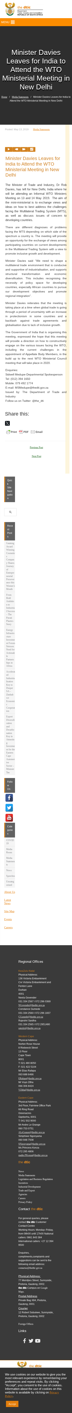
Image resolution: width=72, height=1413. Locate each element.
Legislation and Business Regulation (35, 1179)
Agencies (22, 1194)
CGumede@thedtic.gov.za (30, 1016)
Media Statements (20, 97)
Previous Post (36, 447)
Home (4, 97)
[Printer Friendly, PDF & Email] (24, 431)
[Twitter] (9, 808)
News (9, 870)
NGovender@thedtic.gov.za (31, 1005)
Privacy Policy (25, 1202)
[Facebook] (9, 798)
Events (8, 919)
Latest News (7, 902)
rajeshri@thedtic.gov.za (29, 1028)
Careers (8, 927)
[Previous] (16, 149)
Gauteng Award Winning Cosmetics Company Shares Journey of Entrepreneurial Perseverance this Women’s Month (10, 566)
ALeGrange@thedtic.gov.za (31, 1132)
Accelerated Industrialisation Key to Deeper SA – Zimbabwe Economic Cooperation (10, 691)
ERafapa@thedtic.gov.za (29, 1078)
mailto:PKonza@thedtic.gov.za (32, 1155)
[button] (5, 22)
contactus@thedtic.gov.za (30, 1268)
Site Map (9, 911)
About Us (9, 892)
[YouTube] (9, 818)
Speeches (10, 876)
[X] (7, 423)
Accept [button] (12, 1403)
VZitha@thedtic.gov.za (29, 1089)
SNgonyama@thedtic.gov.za (31, 1143)
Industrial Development (29, 1186)
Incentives (23, 1183)
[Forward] (24, 149)
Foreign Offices (25, 1324)
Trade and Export (26, 1190)
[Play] (9, 149)
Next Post (36, 456)
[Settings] (31, 149)
